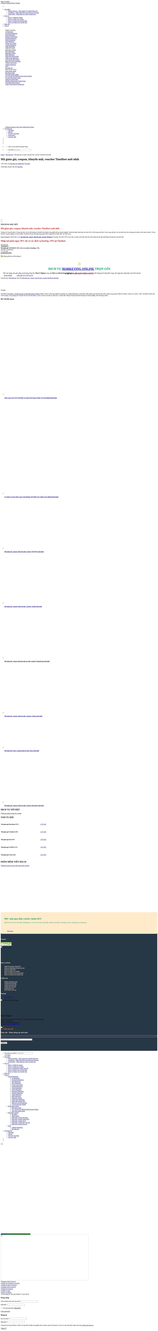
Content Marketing (17, 1086)
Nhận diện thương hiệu (18, 1101)
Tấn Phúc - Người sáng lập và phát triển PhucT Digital (24, 294)
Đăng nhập (17, 1308)
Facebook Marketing (18, 1080)
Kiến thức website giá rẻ (19, 1121)
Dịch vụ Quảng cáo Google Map (17, 21)
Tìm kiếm (7, 1055)
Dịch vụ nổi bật (6, 1292)
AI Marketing (16, 1078)
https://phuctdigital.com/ (13, 1024)
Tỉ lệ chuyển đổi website (19, 1104)
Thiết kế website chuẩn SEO (12, 966)
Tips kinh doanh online (18, 1111)
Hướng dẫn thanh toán (10, 982)
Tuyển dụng (11, 135)
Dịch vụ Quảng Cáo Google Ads (17, 22)
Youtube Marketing (17, 1093)
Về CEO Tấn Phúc (13, 133)
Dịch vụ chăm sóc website (12, 971)
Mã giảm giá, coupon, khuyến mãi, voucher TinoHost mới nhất (40, 278)
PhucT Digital (5, 237)
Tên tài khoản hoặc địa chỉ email (11, 1301)
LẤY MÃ (43, 824)
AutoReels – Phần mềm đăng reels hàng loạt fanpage (23, 1060)
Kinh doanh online (13, 1106)
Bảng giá (7, 24)
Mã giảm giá (9, 155)
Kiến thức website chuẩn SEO (20, 1119)
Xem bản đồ (8, 1029)
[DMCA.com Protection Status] (6, 945)
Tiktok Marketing (17, 1088)
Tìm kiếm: (11, 150)
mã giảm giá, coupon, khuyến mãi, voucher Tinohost (36, 237)
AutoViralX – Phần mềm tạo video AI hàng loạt (22, 14)
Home (2, 155)
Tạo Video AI (8, 138)
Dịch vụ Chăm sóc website (16, 19)
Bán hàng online (16, 1108)
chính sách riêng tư (87, 1325)
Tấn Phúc (27, 163)
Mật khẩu (4, 1304)
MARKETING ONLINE (78, 268)
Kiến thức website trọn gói (19, 1124)
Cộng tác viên (12, 137)
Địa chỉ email (5, 1318)
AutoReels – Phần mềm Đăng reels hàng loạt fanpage (23, 12)
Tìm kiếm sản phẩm (10, 1053)
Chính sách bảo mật (10, 986)
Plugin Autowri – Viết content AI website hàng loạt (23, 11)
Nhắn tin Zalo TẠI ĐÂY (9, 1285)
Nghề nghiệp (15, 1116)
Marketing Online (17, 1098)
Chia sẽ (6, 1075)
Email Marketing (16, 1090)
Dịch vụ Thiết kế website (15, 17)
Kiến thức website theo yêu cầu (21, 1122)
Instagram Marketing (18, 1091)
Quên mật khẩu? (5, 1311)
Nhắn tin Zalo (6, 1290)
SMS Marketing (16, 1096)
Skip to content (5, 1)
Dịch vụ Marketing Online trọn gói (14, 968)
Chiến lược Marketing (18, 1099)
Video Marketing (16, 1094)
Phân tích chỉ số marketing (19, 1103)
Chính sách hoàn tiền (10, 985)
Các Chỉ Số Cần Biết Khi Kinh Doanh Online (25, 1109)
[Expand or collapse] (1, 221)
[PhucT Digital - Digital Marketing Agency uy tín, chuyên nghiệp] (10, 3)
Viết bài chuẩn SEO (10, 969)
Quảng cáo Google (17, 1085)
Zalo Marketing (16, 1081)
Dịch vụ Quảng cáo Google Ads (13, 974)
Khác (9, 1126)
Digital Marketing (13, 1076)
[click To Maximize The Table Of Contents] (1, 219)
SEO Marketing (16, 1083)
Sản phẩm (7, 9)
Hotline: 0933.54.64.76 (9, 1281)
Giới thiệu (11, 130)
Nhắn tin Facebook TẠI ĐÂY (11, 1283)
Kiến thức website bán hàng (20, 1117)
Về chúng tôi (8, 129)
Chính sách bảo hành (10, 983)
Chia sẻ (6, 26)
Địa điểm (14, 1114)
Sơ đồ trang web (9, 988)
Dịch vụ (6, 16)
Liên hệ (10, 132)
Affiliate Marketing (17, 1127)
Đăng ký (3, 1328)
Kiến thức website (13, 1113)
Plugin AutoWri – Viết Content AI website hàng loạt (23, 1058)
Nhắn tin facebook (7, 1289)
